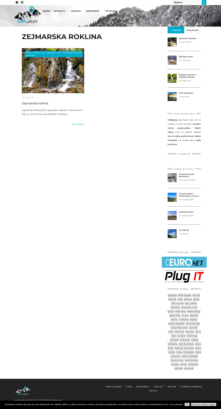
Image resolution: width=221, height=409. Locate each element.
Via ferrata (192, 336)
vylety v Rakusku (190, 356)
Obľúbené (176, 30)
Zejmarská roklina (35, 103)
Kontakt (159, 387)
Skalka (193, 319)
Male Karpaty (193, 311)
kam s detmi (190, 303)
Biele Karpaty (184, 295)
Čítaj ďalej (78, 124)
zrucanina (188, 368)
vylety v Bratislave (185, 352)
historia (172, 299)
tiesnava (190, 332)
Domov (47, 11)
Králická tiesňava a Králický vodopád (187, 76)
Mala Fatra (181, 311)
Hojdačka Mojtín (186, 212)
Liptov (171, 311)
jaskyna (187, 299)
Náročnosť (92, 11)
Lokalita (76, 11)
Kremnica (175, 307)
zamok (183, 364)
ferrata (196, 295)
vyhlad (195, 340)
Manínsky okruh (186, 56)
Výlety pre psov (184, 169)
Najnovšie (193, 30)
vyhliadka (172, 344)
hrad (180, 299)
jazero (196, 299)
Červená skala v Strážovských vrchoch (189, 194)
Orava (185, 315)
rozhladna (184, 319)
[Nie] (217, 404)
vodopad (174, 340)
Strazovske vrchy (179, 328)
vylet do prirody (186, 344)
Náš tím (172, 387)
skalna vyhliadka (176, 324)
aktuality (172, 295)
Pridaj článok (113, 387)
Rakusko (194, 315)
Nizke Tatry (175, 315)
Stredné (36, 53)
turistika (181, 336)
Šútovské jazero (186, 93)
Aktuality (59, 11)
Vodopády (66, 53)
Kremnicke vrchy (189, 307)
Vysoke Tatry (177, 360)
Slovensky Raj (192, 324)
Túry (43, 53)
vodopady (185, 340)
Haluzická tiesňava (187, 38)
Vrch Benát (184, 230)
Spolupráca (142, 387)
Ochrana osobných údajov (203, 404)
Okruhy (29, 53)
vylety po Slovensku (184, 348)
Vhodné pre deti (54, 53)
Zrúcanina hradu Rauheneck (186, 175)
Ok (187, 404)
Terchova (179, 332)
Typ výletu (111, 11)
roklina (174, 319)
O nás (129, 387)
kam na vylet (177, 303)
